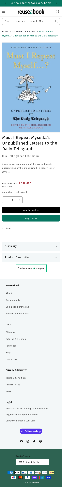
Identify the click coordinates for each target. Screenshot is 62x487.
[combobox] (31, 21)
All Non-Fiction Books (23, 31)
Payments (11, 345)
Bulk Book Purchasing (17, 307)
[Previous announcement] (5, 3)
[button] (3, 11)
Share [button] (8, 228)
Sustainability (13, 300)
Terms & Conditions (16, 378)
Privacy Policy (13, 384)
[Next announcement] (56, 3)
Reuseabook (34, 483)
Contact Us (11, 359)
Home (5, 31)
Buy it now (31, 218)
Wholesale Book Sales (17, 313)
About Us (10, 293)
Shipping (10, 332)
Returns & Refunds (16, 339)
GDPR (8, 391)
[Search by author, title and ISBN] (56, 21)
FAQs (8, 352)
